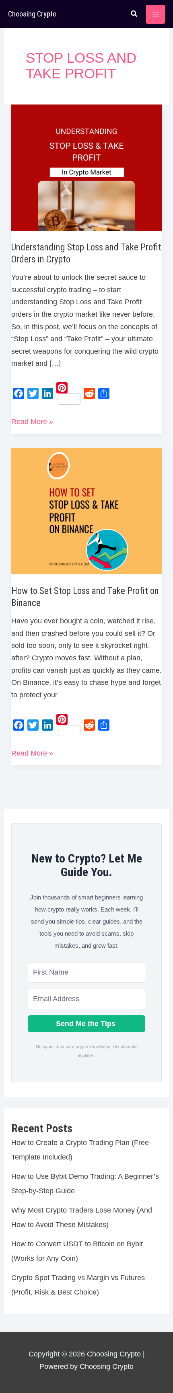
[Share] (104, 393)
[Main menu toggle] (155, 14)
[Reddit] (89, 393)
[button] (134, 15)
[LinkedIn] (47, 393)
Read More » (32, 422)
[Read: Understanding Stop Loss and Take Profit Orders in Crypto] (86, 167)
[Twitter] (33, 393)
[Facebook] (18, 393)
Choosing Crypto (32, 14)
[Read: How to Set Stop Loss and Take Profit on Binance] (86, 511)
